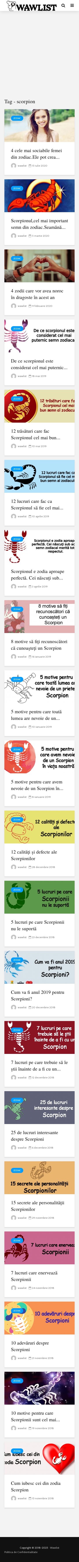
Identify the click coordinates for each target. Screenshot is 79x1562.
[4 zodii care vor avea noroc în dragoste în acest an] (39, 265)
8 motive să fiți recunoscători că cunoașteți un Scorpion (39, 644)
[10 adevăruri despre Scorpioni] (39, 1318)
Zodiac (17, 118)
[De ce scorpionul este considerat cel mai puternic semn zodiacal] (39, 336)
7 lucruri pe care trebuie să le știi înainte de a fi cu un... (39, 1065)
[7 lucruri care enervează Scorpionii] (39, 1247)
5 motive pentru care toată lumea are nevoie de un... (36, 714)
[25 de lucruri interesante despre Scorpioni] (39, 1107)
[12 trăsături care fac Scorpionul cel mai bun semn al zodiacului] (39, 406)
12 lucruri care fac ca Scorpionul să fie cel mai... (37, 504)
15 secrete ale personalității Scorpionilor (37, 1205)
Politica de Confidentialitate (21, 1552)
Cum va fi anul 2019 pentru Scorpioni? (37, 995)
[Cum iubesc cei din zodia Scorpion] (39, 1458)
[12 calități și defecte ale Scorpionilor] (39, 827)
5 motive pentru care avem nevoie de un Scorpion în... (37, 784)
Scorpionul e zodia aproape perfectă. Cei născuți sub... (37, 574)
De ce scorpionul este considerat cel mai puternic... (39, 364)
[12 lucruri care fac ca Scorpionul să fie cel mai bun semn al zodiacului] (39, 476)
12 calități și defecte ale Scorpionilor (34, 855)
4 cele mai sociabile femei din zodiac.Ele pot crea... (36, 153)
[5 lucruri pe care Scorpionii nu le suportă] (39, 897)
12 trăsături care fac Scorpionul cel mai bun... (35, 434)
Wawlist (54, 1547)
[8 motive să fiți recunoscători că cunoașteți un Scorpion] (39, 616)
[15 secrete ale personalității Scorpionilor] (39, 1177)
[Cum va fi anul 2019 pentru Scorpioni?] (39, 967)
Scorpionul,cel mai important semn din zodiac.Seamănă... (39, 223)
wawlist (22, 165)
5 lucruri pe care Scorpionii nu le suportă (37, 925)
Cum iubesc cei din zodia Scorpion (36, 1486)
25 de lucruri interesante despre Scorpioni (34, 1135)
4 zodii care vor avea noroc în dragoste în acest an (37, 293)
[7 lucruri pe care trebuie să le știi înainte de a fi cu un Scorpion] (39, 1037)
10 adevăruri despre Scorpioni (30, 1346)
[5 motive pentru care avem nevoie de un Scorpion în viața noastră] (39, 756)
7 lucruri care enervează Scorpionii (34, 1275)
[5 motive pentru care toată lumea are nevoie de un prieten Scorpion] (39, 686)
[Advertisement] (39, 54)
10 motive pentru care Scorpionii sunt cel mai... (35, 1416)
